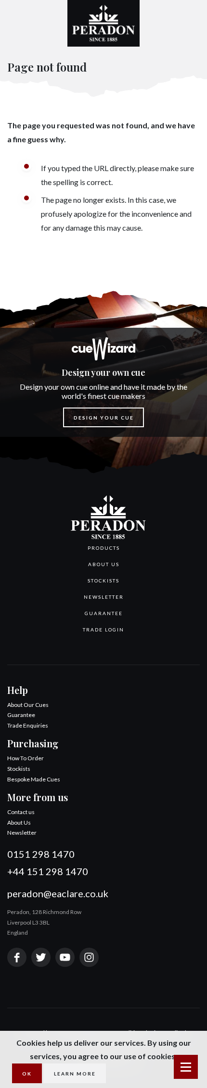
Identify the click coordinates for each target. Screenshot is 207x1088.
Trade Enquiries (27, 725)
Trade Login (103, 629)
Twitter (41, 957)
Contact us (21, 812)
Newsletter (104, 597)
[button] (103, 548)
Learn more (75, 1073)
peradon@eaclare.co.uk (57, 893)
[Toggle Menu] (186, 1067)
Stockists (103, 580)
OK (27, 1073)
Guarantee (104, 613)
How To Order (25, 758)
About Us (103, 564)
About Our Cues (28, 704)
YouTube (65, 957)
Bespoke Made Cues (33, 779)
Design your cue (104, 417)
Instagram (89, 957)
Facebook (16, 957)
